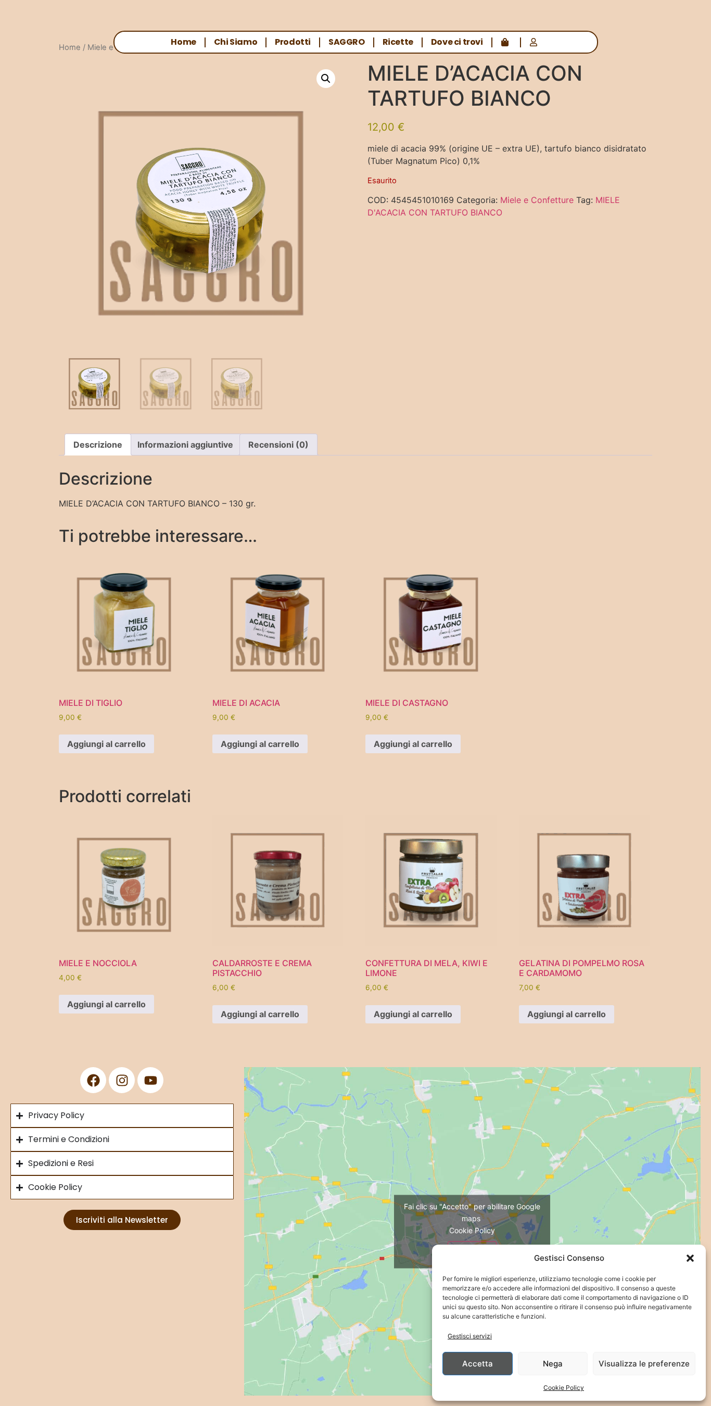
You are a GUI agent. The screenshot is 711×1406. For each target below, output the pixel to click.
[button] (690, 1258)
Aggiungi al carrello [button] (106, 744)
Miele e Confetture (537, 200)
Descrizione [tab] (97, 444)
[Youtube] (150, 1080)
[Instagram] (122, 1080)
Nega (553, 1364)
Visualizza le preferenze (644, 1364)
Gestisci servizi (470, 1336)
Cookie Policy (563, 1387)
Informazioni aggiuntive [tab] (185, 444)
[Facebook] (93, 1080)
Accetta (477, 1364)
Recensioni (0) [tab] (278, 444)
